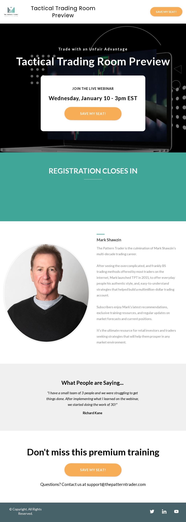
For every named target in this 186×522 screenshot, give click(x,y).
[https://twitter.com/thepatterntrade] (152, 511)
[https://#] (164, 511)
